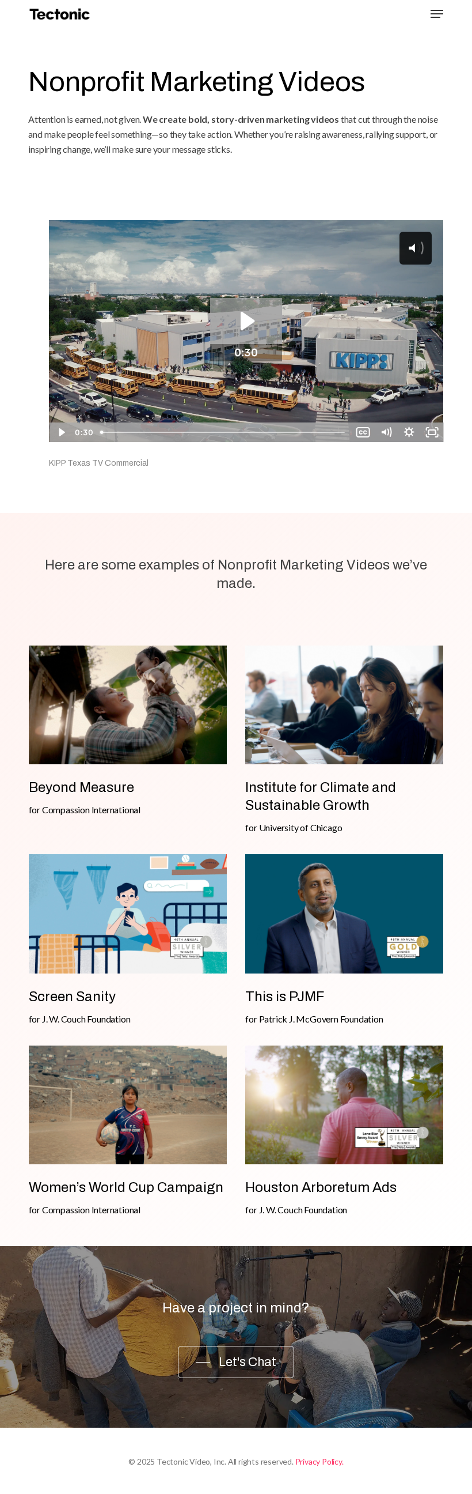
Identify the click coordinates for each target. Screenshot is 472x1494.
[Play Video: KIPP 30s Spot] (246, 321)
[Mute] (386, 432)
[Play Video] (60, 432)
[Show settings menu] (409, 432)
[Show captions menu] (363, 432)
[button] (437, 14)
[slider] (224, 432)
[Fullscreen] (432, 432)
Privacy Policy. (319, 1461)
